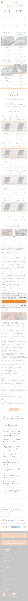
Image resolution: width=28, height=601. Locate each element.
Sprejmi (14, 301)
